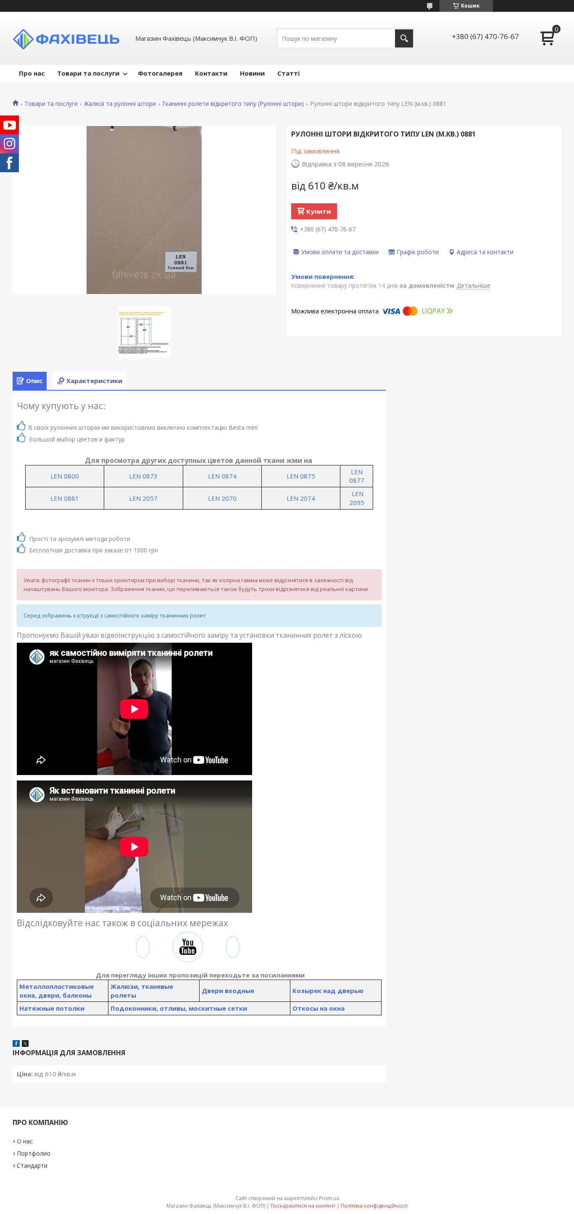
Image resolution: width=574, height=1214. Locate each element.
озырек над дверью (330, 990)
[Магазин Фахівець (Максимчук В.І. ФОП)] (69, 38)
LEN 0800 (64, 476)
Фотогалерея (160, 73)
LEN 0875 (301, 476)
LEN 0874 (222, 476)
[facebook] (16, 1044)
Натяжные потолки (51, 1008)
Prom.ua (329, 1198)
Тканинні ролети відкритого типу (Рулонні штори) (233, 104)
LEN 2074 (301, 498)
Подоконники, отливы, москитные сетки (179, 1008)
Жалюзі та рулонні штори (120, 104)
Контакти (211, 73)
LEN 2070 (222, 498)
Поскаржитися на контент (303, 1205)
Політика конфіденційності (374, 1205)
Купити (318, 211)
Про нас (32, 73)
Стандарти (32, 1165)
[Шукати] (404, 38)
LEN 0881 (64, 498)
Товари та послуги (88, 73)
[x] (25, 1044)
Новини (252, 73)
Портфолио (33, 1153)
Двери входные (228, 990)
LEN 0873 (143, 476)
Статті (288, 73)
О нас (25, 1141)
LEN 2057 (143, 498)
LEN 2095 (356, 498)
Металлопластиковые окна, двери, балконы (56, 990)
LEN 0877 (356, 476)
